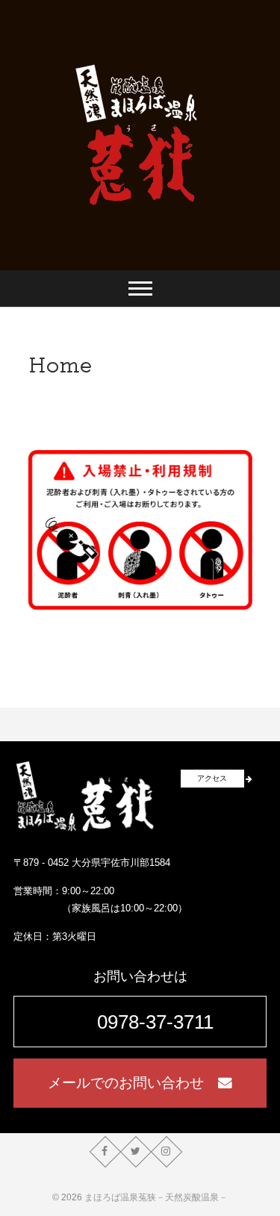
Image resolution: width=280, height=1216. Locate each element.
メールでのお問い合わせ (133, 1083)
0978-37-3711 (155, 1022)
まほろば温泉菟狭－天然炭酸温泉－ (156, 1197)
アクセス (212, 778)
